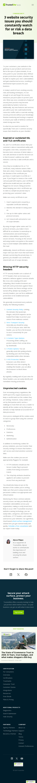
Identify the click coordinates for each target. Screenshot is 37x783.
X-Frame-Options (12, 349)
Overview (6, 675)
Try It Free (18, 612)
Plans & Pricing (8, 699)
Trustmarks (7, 681)
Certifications (7, 678)
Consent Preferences (26, 746)
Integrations (7, 690)
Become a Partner (9, 734)
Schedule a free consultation (18, 526)
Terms (20, 737)
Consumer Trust (9, 684)
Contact (21, 743)
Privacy (21, 740)
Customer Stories (9, 687)
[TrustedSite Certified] (18, 764)
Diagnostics (7, 710)
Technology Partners (10, 731)
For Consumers (8, 672)
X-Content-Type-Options (15, 338)
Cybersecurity (18, 13)
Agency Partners (9, 728)
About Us (21, 728)
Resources (7, 693)
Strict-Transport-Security (15, 322)
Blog (20, 734)
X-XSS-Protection (12, 359)
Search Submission (9, 713)
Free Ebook (7, 696)
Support (21, 731)
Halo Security (7, 717)
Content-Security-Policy (14, 309)
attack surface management (22, 521)
